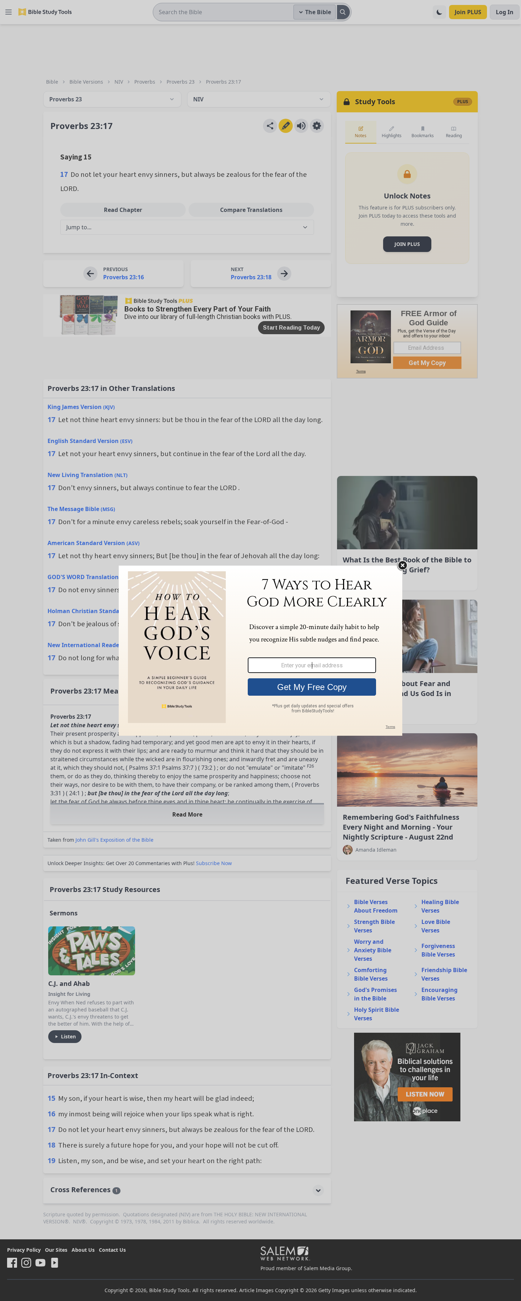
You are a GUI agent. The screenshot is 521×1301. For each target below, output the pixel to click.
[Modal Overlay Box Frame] (260, 651)
